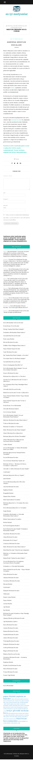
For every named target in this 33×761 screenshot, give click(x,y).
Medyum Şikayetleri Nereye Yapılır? (13, 475)
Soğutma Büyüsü (8, 662)
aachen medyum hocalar (14, 702)
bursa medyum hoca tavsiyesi (20, 707)
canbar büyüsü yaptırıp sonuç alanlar (11, 704)
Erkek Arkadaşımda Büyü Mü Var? (13, 365)
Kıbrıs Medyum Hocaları (10, 668)
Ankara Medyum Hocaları (10, 638)
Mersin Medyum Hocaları (10, 342)
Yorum (16, 159)
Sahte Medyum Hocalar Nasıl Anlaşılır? (14, 430)
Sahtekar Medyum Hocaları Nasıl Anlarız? (15, 420)
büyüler (12, 87)
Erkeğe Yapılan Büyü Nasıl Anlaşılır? (13, 329)
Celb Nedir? (6, 472)
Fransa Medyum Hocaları (10, 672)
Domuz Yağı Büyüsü (9, 675)
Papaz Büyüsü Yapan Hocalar (11, 349)
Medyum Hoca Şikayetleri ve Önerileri (14, 376)
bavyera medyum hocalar (9, 700)
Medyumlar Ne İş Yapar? (10, 540)
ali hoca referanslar (25, 705)
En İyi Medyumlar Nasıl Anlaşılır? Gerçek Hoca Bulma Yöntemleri (15, 369)
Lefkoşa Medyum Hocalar (10, 647)
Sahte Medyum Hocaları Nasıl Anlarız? (14, 547)
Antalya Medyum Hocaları (10, 628)
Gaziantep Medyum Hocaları (11, 581)
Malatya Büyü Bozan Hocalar (11, 654)
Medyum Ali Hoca (24, 753)
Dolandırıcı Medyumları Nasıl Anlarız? (14, 332)
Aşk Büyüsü (6, 607)
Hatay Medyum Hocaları (10, 574)
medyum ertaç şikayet (20, 700)
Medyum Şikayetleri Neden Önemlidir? (14, 436)
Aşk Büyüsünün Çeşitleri (10, 621)
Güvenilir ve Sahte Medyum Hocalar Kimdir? (16, 469)
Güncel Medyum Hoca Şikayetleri (13, 433)
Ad (4, 193)
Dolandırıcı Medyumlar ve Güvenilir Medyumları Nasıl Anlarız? (13, 515)
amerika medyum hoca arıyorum (10, 708)
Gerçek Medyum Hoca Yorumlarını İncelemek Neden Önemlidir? (13, 562)
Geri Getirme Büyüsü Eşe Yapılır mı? (14, 460)
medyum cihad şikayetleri (14, 705)
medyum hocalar (16, 120)
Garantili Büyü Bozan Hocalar (12, 335)
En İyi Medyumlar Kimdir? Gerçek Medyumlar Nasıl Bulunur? (13, 416)
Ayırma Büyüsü (7, 603)
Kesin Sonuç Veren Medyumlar (12, 405)
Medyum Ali (16, 753)
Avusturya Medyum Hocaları (11, 543)
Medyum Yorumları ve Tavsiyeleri (13, 426)
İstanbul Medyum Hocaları (11, 634)
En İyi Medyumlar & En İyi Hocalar (19, 269)
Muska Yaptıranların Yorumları (12, 519)
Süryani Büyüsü (12, 251)
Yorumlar (16, 756)
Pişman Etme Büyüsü (9, 496)
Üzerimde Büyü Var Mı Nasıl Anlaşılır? (14, 358)
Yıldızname (6, 594)
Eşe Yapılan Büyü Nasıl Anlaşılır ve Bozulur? (16, 355)
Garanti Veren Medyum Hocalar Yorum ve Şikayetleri (15, 260)
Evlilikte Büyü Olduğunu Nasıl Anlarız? (14, 345)
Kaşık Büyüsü (7, 511)
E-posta (5, 199)
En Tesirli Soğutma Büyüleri (11, 525)
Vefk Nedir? (6, 587)
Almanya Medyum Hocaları (11, 577)
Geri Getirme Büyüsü (9, 412)
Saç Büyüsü (6, 610)
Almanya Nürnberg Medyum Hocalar (13, 618)
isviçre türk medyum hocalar (9, 718)
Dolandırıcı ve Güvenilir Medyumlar (13, 566)
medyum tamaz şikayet (23, 713)
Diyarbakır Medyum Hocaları (11, 534)
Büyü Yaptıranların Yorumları (11, 499)
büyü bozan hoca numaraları (15, 719)
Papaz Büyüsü (7, 600)
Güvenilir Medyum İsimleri (11, 409)
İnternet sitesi (5, 206)
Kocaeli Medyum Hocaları (10, 457)
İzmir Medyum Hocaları (10, 352)
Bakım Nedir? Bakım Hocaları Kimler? (14, 558)
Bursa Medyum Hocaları (10, 625)
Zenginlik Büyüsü (8, 493)
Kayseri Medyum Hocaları (10, 373)
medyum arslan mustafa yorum (13, 723)
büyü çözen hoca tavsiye (8, 707)
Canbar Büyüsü (7, 444)
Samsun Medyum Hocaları (10, 631)
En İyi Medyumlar (16, 39)
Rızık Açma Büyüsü (8, 339)
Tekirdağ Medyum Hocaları (11, 641)
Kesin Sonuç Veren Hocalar (11, 326)
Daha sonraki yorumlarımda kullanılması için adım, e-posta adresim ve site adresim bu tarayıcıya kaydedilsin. (16, 217)
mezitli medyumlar (24, 702)
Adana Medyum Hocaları (10, 537)
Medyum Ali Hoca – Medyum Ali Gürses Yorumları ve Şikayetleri (14, 464)
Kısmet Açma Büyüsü (9, 597)
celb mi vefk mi (14, 699)
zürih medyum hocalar (13, 713)
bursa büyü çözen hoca (23, 699)
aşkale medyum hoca (20, 715)
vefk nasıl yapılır (13, 716)
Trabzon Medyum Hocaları (11, 423)
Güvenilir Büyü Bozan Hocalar (12, 389)
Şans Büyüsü (6, 478)
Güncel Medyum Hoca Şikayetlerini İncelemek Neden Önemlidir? (13, 440)
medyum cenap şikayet (22, 716)
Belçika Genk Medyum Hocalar (12, 665)
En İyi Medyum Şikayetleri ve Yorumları (14, 508)
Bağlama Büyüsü (8, 490)
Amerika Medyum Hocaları (11, 486)
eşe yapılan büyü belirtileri (9, 715)
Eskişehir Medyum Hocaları (11, 590)
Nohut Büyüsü (7, 522)
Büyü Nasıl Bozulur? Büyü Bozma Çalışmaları (16, 550)
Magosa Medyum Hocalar (10, 651)
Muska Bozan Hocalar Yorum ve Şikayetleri (16, 392)
